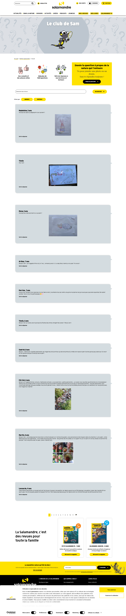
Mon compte (81, 3)
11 (72, 515)
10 (70, 515)
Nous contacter (92, 582)
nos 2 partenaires (33, 591)
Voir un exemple (37, 570)
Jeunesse (71, 13)
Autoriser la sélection (111, 595)
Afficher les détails (93, 612)
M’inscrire (103, 567)
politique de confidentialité (87, 571)
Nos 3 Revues (83, 13)
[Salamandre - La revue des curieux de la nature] (61, 5)
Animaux (27, 99)
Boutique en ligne (43, 582)
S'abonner (93, 3)
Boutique (106, 3)
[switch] (50, 612)
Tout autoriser (111, 590)
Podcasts (63, 13)
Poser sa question (90, 81)
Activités (48, 13)
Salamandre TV (106, 13)
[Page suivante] (76, 515)
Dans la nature (28, 13)
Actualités (17, 13)
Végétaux (39, 99)
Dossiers (39, 13)
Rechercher (98, 91)
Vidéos (55, 13)
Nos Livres (94, 13)
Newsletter (42, 3)
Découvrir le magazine (71, 554)
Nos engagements (69, 582)
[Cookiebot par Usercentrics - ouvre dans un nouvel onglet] (11, 612)
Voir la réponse (23, 136)
